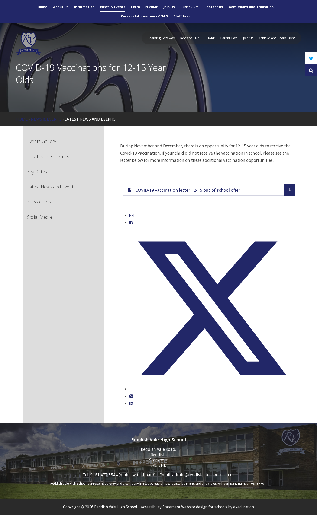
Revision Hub (190, 38)
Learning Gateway (161, 38)
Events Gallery (41, 141)
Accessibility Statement (160, 507)
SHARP (210, 38)
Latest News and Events (90, 119)
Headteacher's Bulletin (50, 156)
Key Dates (37, 171)
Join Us (248, 38)
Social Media (39, 217)
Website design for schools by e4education (217, 507)
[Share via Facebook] (131, 222)
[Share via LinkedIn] (131, 403)
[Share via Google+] (131, 396)
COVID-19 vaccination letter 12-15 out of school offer (187, 190)
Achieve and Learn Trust (277, 38)
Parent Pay (229, 38)
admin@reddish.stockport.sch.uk (203, 474)
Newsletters (39, 202)
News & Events (46, 119)
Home (22, 119)
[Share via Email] (131, 215)
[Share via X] (211, 389)
